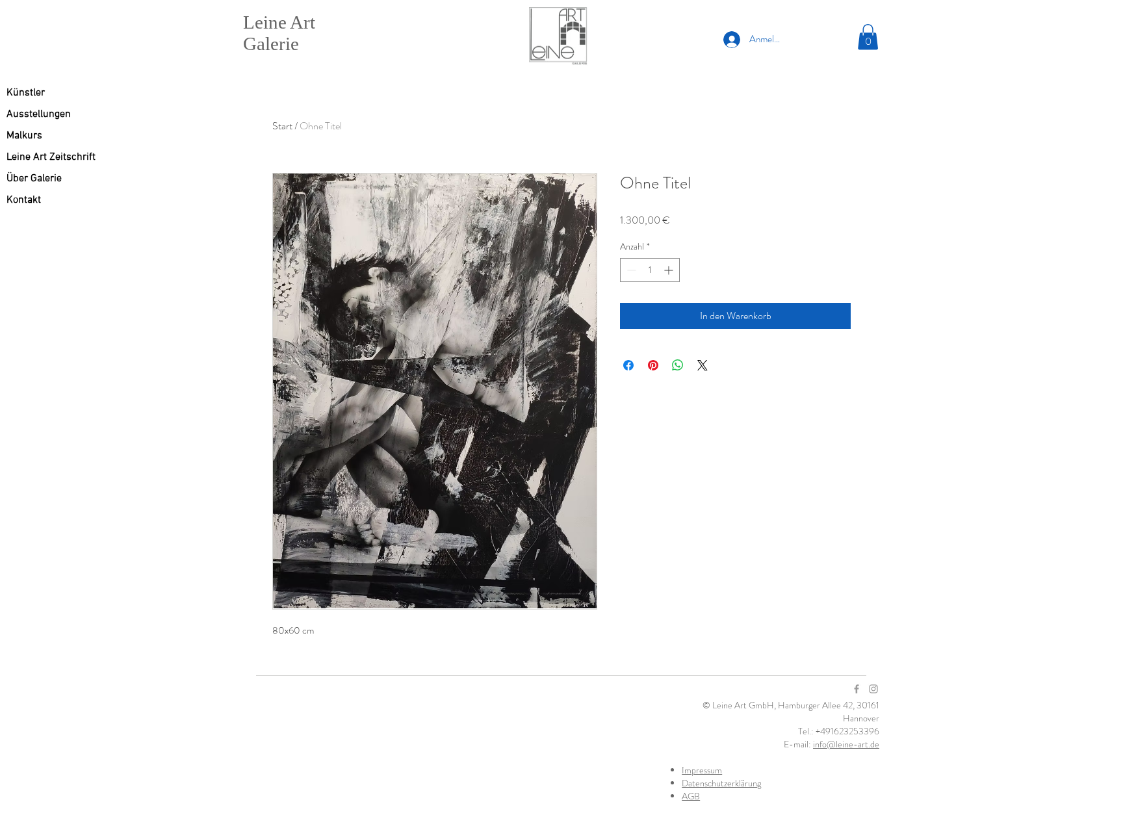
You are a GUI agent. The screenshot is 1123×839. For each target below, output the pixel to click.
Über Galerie (34, 178)
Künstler (25, 92)
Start (282, 125)
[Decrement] (630, 270)
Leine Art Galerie (279, 33)
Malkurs (24, 135)
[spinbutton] (650, 270)
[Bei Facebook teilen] (628, 365)
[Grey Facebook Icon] (856, 689)
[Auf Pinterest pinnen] (653, 365)
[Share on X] (702, 365)
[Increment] (670, 270)
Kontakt (23, 200)
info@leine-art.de (846, 744)
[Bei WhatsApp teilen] (678, 365)
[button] (868, 36)
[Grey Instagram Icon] (873, 689)
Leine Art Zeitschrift (51, 157)
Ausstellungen (38, 114)
